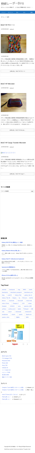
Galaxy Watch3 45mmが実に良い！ (12, 250)
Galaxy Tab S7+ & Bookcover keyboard (13, 259)
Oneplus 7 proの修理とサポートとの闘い (13, 387)
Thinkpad (25, 309)
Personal (6, 360)
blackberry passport (16, 292)
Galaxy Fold (18, 295)
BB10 (24, 289)
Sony (4, 365)
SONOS (12, 306)
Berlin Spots (6, 356)
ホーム (2, 17)
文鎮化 (18, 317)
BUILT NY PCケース (8, 25)
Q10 (23, 303)
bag (19, 289)
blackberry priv (28, 292)
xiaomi (13, 314)
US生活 (5, 367)
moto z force (5, 303)
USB (32, 309)
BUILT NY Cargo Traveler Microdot (13, 143)
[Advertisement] (17, 210)
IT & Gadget (7, 358)
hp (19, 298)
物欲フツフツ (7, 377)
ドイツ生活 (6, 370)
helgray (14, 298)
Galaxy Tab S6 (6, 298)
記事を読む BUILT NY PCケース (17, 71)
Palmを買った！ (6, 397)
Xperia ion (29, 314)
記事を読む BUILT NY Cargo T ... (17, 173)
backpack (12, 289)
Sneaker (4, 306)
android (4, 289)
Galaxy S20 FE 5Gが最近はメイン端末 (12, 242)
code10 (10, 295)
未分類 (5, 374)
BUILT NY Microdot (8, 84)
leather (31, 298)
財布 (27, 317)
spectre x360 (28, 306)
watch (10, 311)
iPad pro (24, 298)
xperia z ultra (5, 317)
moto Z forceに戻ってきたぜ (10, 394)
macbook (11, 300)
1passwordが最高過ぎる (8, 267)
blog (3, 295)
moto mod (29, 300)
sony (19, 306)
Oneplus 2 (15, 303)
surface (4, 309)
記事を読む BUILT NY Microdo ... (17, 130)
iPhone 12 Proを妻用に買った (10, 275)
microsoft (20, 300)
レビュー (12, 29)
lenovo (4, 300)
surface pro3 (11, 309)
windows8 (18, 311)
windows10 (28, 311)
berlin (30, 289)
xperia (20, 314)
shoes (30, 303)
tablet (19, 309)
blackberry (5, 292)
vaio (3, 311)
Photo (5, 363)
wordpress (5, 314)
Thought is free (26, 449)
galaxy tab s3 (28, 295)
